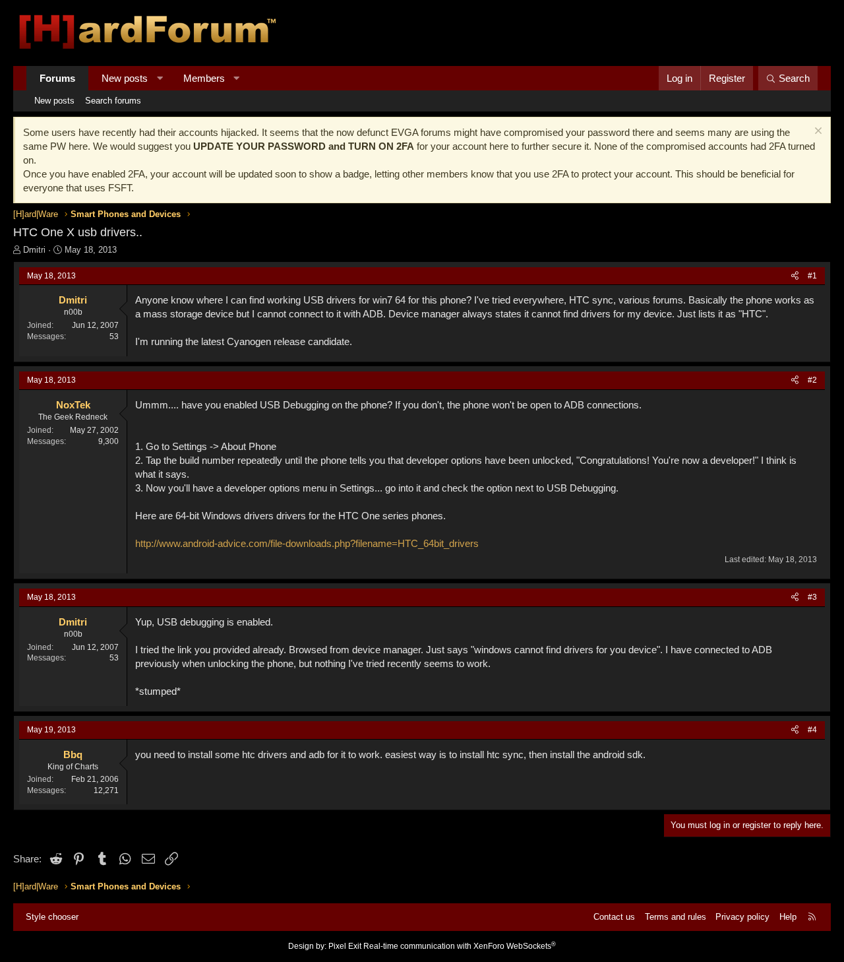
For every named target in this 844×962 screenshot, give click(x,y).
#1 (812, 275)
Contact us (614, 917)
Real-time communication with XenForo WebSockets (459, 946)
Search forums (113, 101)
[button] (160, 78)
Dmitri (34, 250)
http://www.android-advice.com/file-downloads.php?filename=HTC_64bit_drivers (307, 543)
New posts (125, 78)
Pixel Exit (344, 946)
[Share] (795, 276)
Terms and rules (675, 917)
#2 (812, 380)
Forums (57, 78)
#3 (812, 597)
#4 (812, 729)
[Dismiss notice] (816, 132)
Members (204, 78)
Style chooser (52, 917)
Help (788, 917)
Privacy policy (742, 917)
